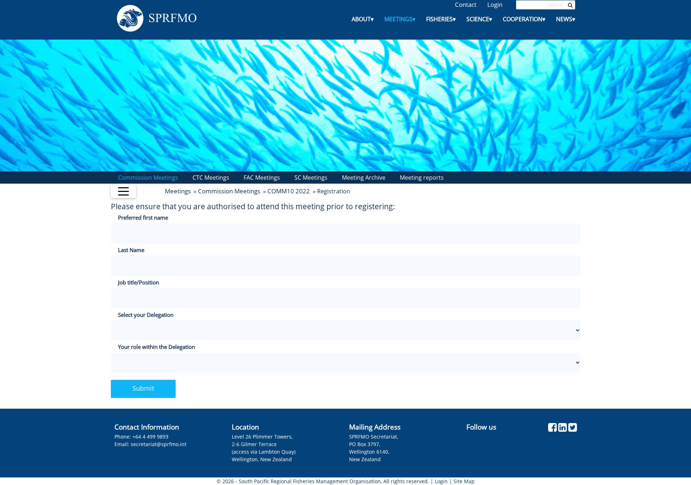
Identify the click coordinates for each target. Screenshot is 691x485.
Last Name (131, 249)
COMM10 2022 (288, 191)
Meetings (399, 19)
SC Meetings (311, 177)
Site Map (464, 481)
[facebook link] (552, 429)
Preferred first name (143, 217)
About (363, 19)
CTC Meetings (211, 177)
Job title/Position (138, 282)
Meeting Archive (363, 177)
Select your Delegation (145, 314)
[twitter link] (572, 429)
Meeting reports (422, 177)
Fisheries (441, 19)
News (565, 19)
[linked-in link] (562, 429)
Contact (466, 4)
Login (494, 4)
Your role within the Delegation (156, 346)
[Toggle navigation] (123, 191)
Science (479, 19)
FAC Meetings (262, 177)
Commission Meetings (148, 177)
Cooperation (524, 19)
